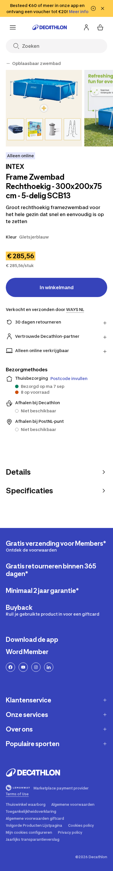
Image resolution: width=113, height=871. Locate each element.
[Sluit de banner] (102, 8)
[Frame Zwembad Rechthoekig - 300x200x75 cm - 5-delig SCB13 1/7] (44, 108)
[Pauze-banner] (93, 8)
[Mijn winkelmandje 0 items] (100, 27)
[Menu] (13, 27)
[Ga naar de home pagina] (49, 27)
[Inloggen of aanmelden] (86, 27)
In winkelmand (57, 287)
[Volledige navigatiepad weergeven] (8, 63)
